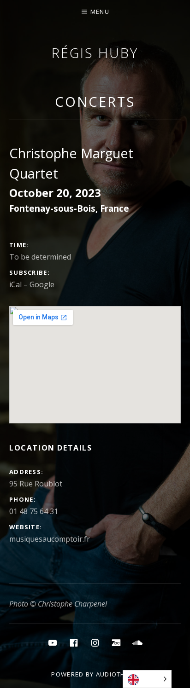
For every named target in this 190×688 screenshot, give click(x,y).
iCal (15, 284)
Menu (99, 11)
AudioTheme (117, 674)
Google (42, 284)
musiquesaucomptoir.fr (49, 539)
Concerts (95, 101)
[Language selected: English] (147, 679)
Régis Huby (95, 53)
